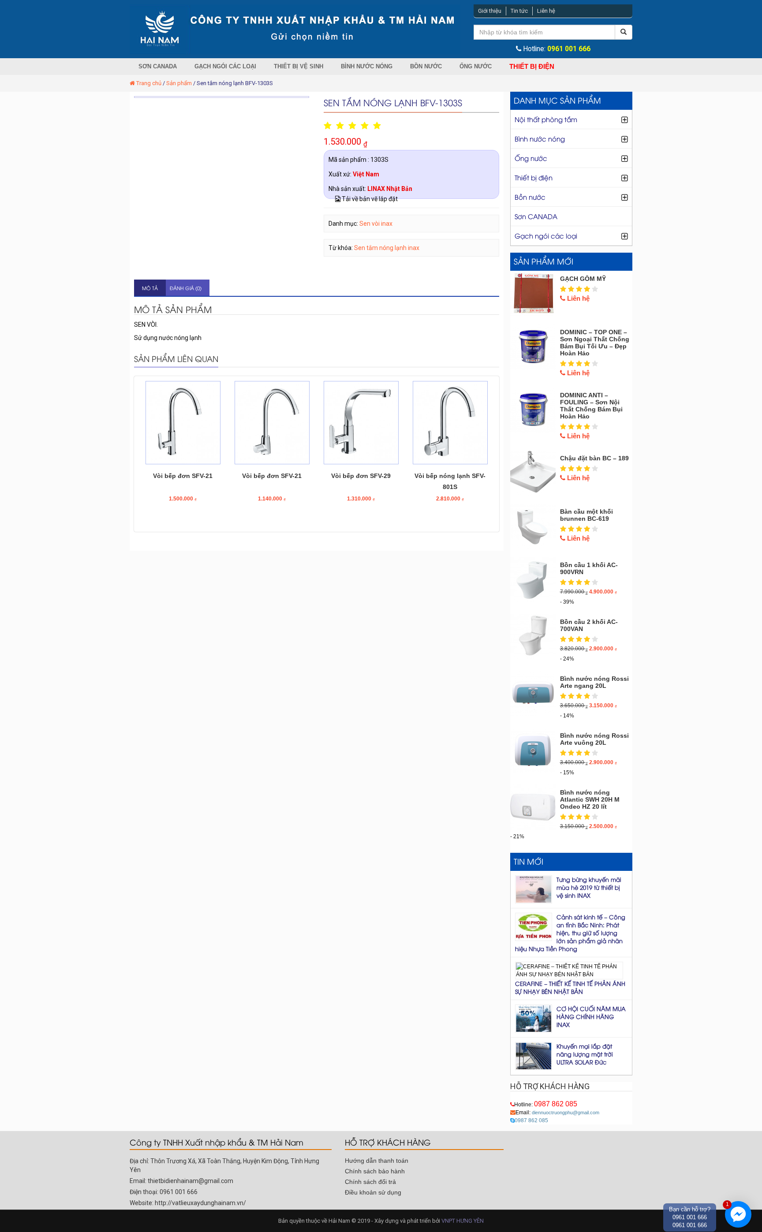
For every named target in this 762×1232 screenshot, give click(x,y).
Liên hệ (546, 10)
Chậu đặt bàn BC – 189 (594, 458)
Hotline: (545, 1104)
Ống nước (475, 66)
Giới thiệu (489, 10)
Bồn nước (426, 66)
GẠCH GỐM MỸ (583, 278)
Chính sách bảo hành (375, 1171)
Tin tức (519, 10)
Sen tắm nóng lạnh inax (386, 247)
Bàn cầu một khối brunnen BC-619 (586, 515)
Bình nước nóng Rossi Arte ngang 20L (594, 682)
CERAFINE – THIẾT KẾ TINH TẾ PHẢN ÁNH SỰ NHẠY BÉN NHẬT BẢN (570, 987)
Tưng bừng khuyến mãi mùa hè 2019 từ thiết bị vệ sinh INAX (589, 887)
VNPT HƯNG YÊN (462, 1220)
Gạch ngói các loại (225, 66)
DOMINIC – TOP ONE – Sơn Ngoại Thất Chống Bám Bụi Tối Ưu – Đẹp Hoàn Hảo (594, 343)
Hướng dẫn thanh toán (376, 1160)
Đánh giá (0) (186, 287)
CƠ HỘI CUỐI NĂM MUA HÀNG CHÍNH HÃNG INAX (591, 1016)
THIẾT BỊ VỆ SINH (298, 66)
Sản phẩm (179, 83)
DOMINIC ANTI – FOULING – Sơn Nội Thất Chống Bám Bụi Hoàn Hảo (591, 406)
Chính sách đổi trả (370, 1181)
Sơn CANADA (157, 66)
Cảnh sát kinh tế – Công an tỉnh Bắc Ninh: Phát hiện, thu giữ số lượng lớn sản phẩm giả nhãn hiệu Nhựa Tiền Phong (570, 932)
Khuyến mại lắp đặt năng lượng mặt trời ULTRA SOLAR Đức (585, 1054)
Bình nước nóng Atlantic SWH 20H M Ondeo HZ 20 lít (590, 799)
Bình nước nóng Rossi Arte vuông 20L (594, 739)
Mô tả (150, 287)
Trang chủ (148, 83)
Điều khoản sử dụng (373, 1192)
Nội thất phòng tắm (546, 119)
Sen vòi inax (375, 223)
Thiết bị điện (531, 66)
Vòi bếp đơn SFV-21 (183, 475)
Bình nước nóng (366, 66)
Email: (557, 1112)
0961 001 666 (568, 49)
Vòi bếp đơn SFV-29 (361, 475)
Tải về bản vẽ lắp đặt (369, 198)
